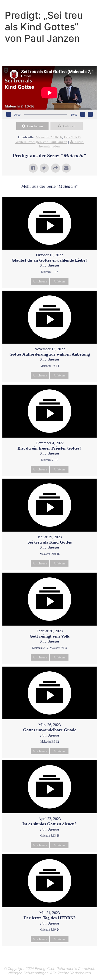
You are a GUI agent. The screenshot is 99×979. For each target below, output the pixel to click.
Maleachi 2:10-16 (49, 137)
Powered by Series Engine (49, 958)
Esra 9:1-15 (72, 137)
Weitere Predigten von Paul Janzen (41, 142)
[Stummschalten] (82, 114)
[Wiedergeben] (8, 114)
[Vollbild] (90, 114)
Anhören (68, 126)
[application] (49, 92)
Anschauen (34, 126)
